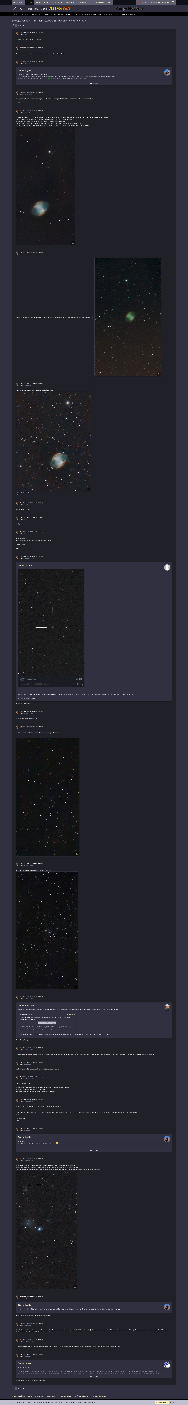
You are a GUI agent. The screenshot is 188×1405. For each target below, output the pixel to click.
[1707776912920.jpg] (51, 628)
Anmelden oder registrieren (159, 2)
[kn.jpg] (46, 1230)
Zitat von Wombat (25, 565)
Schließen (172, 1402)
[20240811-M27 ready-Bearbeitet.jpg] (45, 186)
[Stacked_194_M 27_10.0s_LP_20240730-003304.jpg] (127, 317)
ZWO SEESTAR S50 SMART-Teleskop (31, 32)
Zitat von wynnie (24, 1363)
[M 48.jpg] (47, 797)
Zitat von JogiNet (24, 70)
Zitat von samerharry (26, 1005)
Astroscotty (82, 78)
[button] (142, 2)
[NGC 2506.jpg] (47, 930)
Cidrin (21, 34)
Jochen (20, 39)
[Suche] (173, 2)
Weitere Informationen (162, 1402)
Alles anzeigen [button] (94, 83)
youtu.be (70, 1015)
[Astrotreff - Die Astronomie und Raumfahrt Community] (94, 8)
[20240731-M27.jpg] (53, 441)
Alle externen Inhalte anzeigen (47, 1023)
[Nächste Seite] (23, 25)
